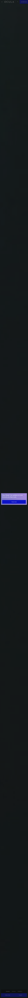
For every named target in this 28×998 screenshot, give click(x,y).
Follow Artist (14, 501)
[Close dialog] (25, 495)
